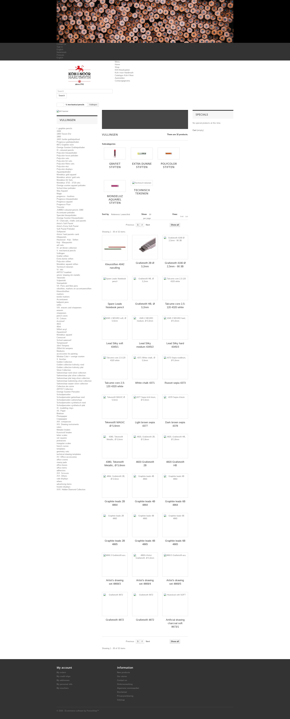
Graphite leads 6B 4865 (175, 542)
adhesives (61, 470)
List (186, 216)
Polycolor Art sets (64, 161)
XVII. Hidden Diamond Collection (71, 489)
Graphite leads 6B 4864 (175, 503)
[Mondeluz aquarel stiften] (115, 186)
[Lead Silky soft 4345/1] (114, 327)
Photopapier (62, 416)
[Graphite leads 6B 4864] (175, 485)
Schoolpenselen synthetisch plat (71, 405)
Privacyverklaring (125, 696)
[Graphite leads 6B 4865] (175, 525)
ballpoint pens (63, 302)
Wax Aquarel (62, 191)
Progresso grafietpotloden (68, 142)
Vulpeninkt (61, 280)
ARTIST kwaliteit (64, 272)
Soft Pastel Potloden (66, 229)
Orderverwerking (125, 684)
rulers (59, 427)
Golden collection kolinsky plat (70, 367)
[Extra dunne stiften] (142, 153)
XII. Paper (61, 411)
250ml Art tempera (65, 348)
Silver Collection (64, 370)
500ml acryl (62, 329)
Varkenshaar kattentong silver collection (74, 381)
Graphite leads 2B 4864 (115, 503)
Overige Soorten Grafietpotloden (71, 147)
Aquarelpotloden (64, 172)
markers (60, 294)
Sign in (60, 47)
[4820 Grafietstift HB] (175, 446)
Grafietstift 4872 (115, 619)
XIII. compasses (64, 422)
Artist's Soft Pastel (65, 223)
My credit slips (63, 676)
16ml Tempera (63, 345)
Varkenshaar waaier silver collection (72, 384)
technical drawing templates (69, 454)
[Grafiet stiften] (115, 153)
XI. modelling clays (65, 408)
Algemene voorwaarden (128, 688)
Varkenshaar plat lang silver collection (73, 378)
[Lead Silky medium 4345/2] (145, 327)
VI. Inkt (60, 269)
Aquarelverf (62, 332)
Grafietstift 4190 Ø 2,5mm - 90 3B (175, 265)
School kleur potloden (66, 188)
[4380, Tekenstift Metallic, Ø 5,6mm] (114, 446)
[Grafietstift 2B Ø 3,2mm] (145, 247)
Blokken (60, 413)
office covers (62, 460)
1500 (59, 131)
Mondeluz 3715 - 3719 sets (68, 183)
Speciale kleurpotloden (66, 215)
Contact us (61, 44)
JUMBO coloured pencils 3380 (70, 210)
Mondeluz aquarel (64, 335)
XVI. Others (62, 476)
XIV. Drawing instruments (68, 424)
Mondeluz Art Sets (65, 180)
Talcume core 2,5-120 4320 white (175, 305)
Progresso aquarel (64, 202)
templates (61, 449)
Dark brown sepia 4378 (175, 424)
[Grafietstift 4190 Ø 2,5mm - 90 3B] (175, 247)
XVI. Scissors (63, 473)
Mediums (61, 351)
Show (144, 214)
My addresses (63, 680)
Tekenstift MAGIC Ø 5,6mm (115, 424)
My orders (61, 672)
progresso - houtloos (65, 196)
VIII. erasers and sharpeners (69, 307)
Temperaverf (62, 343)
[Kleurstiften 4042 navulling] (114, 247)
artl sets (60, 245)
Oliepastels (61, 237)
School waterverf (64, 340)
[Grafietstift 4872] (114, 604)
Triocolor (60, 207)
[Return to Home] (60, 105)
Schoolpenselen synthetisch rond (71, 403)
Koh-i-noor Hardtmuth (124, 72)
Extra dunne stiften (65, 259)
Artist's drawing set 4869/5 (175, 582)
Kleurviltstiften (63, 291)
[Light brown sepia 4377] (145, 406)
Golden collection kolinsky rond (70, 364)
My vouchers (63, 688)
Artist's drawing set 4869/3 (114, 582)
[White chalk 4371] (145, 367)
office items (62, 468)
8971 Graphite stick (65, 145)
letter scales (62, 435)
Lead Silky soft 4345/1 (114, 345)
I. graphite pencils (64, 128)
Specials (202, 114)
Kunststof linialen (64, 432)
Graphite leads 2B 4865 (115, 542)
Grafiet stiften (63, 256)
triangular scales (64, 443)
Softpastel (61, 231)
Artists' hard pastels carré (68, 234)
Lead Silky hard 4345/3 (175, 345)
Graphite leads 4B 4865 (145, 542)
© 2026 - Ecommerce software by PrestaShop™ (78, 711)
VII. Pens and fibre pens (67, 286)
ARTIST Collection (65, 389)
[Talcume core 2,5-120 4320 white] (175, 288)
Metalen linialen (63, 430)
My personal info (64, 684)
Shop (117, 67)
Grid (181, 216)
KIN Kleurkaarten (122, 70)
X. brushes (61, 359)
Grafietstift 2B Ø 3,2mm (145, 265)
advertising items (64, 484)
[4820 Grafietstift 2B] (145, 446)
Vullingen (61, 253)
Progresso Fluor (64, 204)
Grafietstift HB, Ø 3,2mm (145, 305)
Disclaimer (122, 692)
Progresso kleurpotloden (67, 199)
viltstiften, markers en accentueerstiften (74, 288)
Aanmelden (120, 78)
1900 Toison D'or (64, 134)
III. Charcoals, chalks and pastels (71, 221)
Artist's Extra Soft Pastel (67, 226)
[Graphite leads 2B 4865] (114, 525)
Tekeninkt (61, 278)
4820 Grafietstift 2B (145, 463)
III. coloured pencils (65, 150)
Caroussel (61, 337)
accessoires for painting (67, 354)
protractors (61, 441)
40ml (59, 324)
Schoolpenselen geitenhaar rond (71, 397)
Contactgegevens (122, 81)
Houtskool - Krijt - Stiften (67, 240)
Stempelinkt (62, 283)
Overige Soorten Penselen (68, 392)
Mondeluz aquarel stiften (67, 264)
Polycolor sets (63, 158)
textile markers (63, 297)
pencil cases (62, 316)
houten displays (63, 487)
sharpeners (61, 313)
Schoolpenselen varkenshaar (69, 400)
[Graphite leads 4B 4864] (145, 485)
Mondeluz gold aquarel (66, 174)
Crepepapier (62, 419)
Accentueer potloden (66, 212)
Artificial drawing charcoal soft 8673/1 (175, 623)
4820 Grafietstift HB (175, 463)
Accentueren (62, 299)
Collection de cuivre (65, 386)
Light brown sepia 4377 (145, 424)
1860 (59, 136)
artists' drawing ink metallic (68, 275)
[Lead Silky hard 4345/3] (175, 327)
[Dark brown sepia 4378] (175, 406)
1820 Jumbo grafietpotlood (68, 139)
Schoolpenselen (64, 394)
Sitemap (121, 700)
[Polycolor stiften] (169, 153)
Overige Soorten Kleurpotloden (70, 218)
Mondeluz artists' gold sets (68, 177)
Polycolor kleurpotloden (67, 153)
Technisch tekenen (65, 267)
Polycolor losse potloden (67, 155)
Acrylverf (60, 321)
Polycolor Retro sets (65, 164)
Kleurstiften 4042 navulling (114, 266)
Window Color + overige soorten (70, 356)
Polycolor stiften (64, 261)
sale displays (62, 479)
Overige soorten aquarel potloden (71, 185)
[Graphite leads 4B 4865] (145, 525)
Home (117, 64)
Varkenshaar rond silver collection (71, 373)
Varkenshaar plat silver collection (71, 375)
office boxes (62, 465)
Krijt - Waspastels (64, 242)
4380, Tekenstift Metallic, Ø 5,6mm (114, 463)
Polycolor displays (65, 169)
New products (123, 672)
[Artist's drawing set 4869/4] (145, 564)
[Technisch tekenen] (142, 183)
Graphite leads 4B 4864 (145, 503)
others (59, 481)
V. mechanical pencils (66, 250)
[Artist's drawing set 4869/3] (114, 564)
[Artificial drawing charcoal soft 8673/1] (175, 604)
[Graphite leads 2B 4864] (114, 485)
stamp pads (62, 462)
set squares (62, 438)
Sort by (105, 214)
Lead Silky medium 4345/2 (145, 345)
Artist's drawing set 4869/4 (145, 582)
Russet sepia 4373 (175, 382)
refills (59, 305)
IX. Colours (61, 318)
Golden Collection (64, 362)
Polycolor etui (63, 166)
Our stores (122, 676)
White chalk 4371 (145, 382)
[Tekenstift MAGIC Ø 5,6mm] (114, 406)
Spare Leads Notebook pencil (115, 305)
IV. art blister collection (67, 248)
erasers (60, 310)
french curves (63, 446)
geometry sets (63, 451)
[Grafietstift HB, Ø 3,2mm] (145, 288)
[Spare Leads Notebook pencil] (114, 288)
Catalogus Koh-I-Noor (124, 75)
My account (64, 667)
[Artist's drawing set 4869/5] (175, 564)
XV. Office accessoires (67, 457)
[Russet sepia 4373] (175, 367)
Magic (59, 193)
